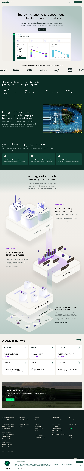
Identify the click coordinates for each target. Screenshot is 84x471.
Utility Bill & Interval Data (24, 419)
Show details (17, 468)
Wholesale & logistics (40, 437)
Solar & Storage (55, 422)
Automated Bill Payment (7, 419)
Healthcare (37, 430)
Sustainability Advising (7, 444)
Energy (36, 419)
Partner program (55, 417)
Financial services (39, 428)
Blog (69, 417)
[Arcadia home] (78, 459)
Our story (71, 430)
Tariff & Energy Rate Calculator (25, 422)
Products (13, 2)
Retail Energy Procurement (8, 434)
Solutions (21, 2)
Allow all (79, 461)
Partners (28, 2)
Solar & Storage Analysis (24, 424)
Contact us (77, 2)
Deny (79, 465)
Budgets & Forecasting (7, 422)
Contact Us (71, 437)
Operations (37, 424)
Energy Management (6, 442)
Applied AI (21, 426)
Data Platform (22, 417)
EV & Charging (55, 426)
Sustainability (38, 422)
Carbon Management (6, 449)
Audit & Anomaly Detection (8, 424)
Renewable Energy (6, 436)
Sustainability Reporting (7, 446)
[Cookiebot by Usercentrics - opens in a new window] (7, 469)
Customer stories (72, 419)
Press (70, 433)
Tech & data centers (39, 435)
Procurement (38, 426)
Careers (70, 435)
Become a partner (72, 424)
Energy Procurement (6, 432)
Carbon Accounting (56, 424)
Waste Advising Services (7, 451)
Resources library (72, 422)
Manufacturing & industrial (41, 433)
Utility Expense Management (8, 417)
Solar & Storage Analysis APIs (58, 438)
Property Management (56, 428)
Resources (35, 2)
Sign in (69, 2)
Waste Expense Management (8, 426)
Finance (37, 417)
